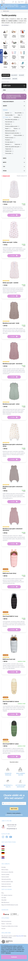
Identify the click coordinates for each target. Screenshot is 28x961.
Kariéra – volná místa (6, 923)
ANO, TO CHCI (14, 808)
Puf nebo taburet (10, 142)
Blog (2, 893)
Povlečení (8, 140)
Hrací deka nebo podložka (12, 119)
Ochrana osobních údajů (7, 881)
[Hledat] (13, 2)
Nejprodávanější (6, 78)
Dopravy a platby (5, 874)
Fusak (7, 117)
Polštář (7, 135)
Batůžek (8, 112)
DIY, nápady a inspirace (6, 895)
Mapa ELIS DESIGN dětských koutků (9, 904)
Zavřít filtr (6, 85)
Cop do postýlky (9, 115)
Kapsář (7, 128)
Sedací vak (18, 144)
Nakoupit (23, 6)
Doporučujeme (5, 75)
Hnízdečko (17, 117)
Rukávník (8, 144)
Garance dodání (5, 876)
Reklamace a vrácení (6, 886)
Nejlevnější (14, 75)
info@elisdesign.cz (12, 828)
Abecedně (14, 78)
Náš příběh (3, 900)
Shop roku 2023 (20, 936)
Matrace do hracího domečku (13, 133)
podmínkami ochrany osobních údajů (14, 814)
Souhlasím (14, 957)
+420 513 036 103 (11, 824)
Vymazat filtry (6, 176)
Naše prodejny (4, 869)
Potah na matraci (10, 137)
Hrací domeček (9, 121)
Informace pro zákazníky (7, 872)
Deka (20, 115)
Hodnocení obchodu (6, 884)
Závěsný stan (9, 151)
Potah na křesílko (19, 135)
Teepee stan (9, 149)
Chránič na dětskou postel (12, 126)
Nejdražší (21, 75)
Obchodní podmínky (6, 879)
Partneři (3, 928)
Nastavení (8, 953)
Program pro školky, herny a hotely (9, 926)
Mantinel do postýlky (10, 131)
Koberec (17, 128)
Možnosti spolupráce (6, 921)
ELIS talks (3, 897)
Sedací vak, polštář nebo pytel (13, 146)
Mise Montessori (5, 902)
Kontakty (3, 867)
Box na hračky (19, 112)
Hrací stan (8, 124)
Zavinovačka (9, 153)
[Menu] (26, 2)
